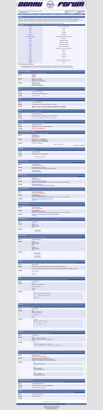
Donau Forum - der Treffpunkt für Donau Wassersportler (29, 11)
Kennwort (66, 12)
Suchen (80, 14)
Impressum (39, 14)
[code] (30, 52)
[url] (30, 42)
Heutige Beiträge (71, 14)
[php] (30, 54)
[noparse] (30, 60)
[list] (30, 48)
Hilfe (40, 11)
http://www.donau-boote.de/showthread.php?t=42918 (42, 198)
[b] (28, 26)
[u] (31, 26)
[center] (32, 36)
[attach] (30, 62)
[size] (30, 30)
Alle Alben (31, 14)
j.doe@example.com (36, 170)
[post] (30, 46)
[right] (29, 36)
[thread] (30, 44)
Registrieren (22, 14)
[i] (30, 26)
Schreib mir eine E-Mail (36, 171)
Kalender (61, 14)
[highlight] (30, 34)
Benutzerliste (53, 14)
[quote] (30, 58)
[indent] (30, 38)
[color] (30, 28)
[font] (30, 32)
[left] (27, 36)
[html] (30, 56)
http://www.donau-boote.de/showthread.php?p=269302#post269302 (45, 214)
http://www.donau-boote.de (37, 184)
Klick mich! (34, 199)
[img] (30, 50)
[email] (30, 40)
